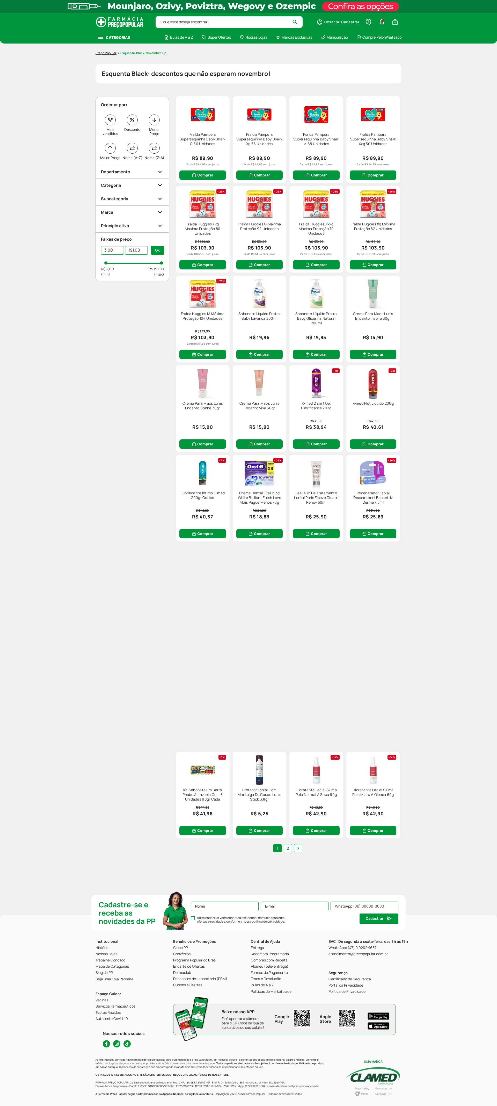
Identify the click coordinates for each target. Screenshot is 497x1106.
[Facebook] (106, 1043)
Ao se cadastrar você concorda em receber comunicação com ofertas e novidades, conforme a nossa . (241, 919)
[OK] (157, 250)
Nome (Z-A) (154, 157)
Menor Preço (154, 131)
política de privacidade (268, 921)
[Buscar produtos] (297, 22)
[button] (338, 22)
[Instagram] (116, 1043)
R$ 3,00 (107, 268)
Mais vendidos (110, 131)
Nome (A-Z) (132, 157)
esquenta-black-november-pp (143, 53)
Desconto (132, 129)
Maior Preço (110, 157)
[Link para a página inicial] (106, 53)
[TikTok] (127, 1043)
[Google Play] (378, 1016)
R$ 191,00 (156, 268)
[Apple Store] (378, 1026)
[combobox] (229, 22)
